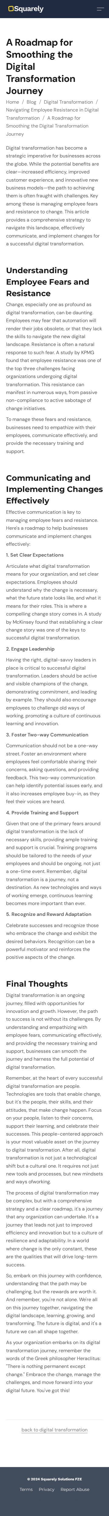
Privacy (46, 1489)
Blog (31, 102)
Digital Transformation (68, 102)
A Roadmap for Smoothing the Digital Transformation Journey (47, 126)
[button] (29, 9)
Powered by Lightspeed (55, 1499)
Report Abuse (75, 1489)
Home (12, 102)
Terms (26, 1489)
